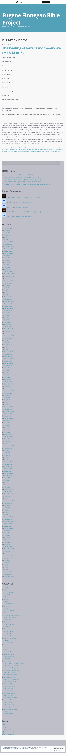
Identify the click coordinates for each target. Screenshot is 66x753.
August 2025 (8, 256)
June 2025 (7, 260)
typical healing (45, 151)
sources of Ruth (9, 702)
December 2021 (9, 356)
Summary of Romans (10, 709)
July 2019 (7, 423)
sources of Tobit (9, 704)
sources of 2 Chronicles (11, 675)
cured (27, 147)
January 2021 (8, 382)
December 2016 (9, 494)
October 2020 (8, 388)
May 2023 (7, 317)
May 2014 (7, 565)
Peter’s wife (43, 149)
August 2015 (8, 531)
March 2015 (7, 542)
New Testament (9, 656)
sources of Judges (9, 693)
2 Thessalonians (9, 604)
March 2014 (7, 569)
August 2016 (8, 503)
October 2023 (8, 306)
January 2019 (8, 437)
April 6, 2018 (7, 44)
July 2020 (7, 395)
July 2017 (7, 478)
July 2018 (7, 450)
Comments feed (9, 732)
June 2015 (7, 535)
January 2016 (8, 519)
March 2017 (7, 487)
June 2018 (7, 453)
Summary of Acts (9, 707)
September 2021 (9, 363)
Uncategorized (8, 147)
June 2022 (7, 343)
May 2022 (7, 345)
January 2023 (8, 327)
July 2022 (7, 340)
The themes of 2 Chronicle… (32, 197)
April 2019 (7, 430)
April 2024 (7, 292)
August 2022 (8, 338)
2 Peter (6, 601)
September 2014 (9, 556)
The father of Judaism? (22, 207)
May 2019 (7, 427)
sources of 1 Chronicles (11, 665)
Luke (12, 149)
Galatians (7, 626)
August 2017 (8, 475)
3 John (6, 608)
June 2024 (7, 288)
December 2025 (9, 246)
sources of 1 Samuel (10, 672)
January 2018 (8, 464)
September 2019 (9, 418)
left (10, 149)
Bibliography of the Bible (11, 615)
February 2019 (8, 434)
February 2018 (8, 462)
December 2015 (9, 521)
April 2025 (7, 265)
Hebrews (7, 640)
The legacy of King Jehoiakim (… (24, 202)
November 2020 (9, 386)
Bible (5, 613)
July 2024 (7, 285)
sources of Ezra (9, 688)
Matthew (20, 149)
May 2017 (7, 482)
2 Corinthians (8, 597)
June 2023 (7, 315)
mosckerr (10, 202)
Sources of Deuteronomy (11, 684)
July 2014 (7, 560)
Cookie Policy (34, 748)
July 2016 (7, 505)
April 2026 (7, 237)
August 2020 (8, 393)
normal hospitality (27, 149)
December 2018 (9, 439)
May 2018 (7, 455)
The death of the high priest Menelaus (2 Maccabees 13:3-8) (23, 179)
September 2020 (9, 391)
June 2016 (7, 508)
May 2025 (7, 262)
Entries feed (7, 729)
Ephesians (7, 622)
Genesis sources (9, 629)
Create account (8, 725)
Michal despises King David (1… (33, 212)
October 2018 (8, 443)
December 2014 (9, 549)
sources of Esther (9, 686)
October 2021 (8, 361)
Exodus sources (9, 624)
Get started (46, 2)
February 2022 (8, 352)
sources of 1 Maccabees (11, 670)
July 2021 (7, 368)
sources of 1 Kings (9, 668)
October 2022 (8, 333)
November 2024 (9, 276)
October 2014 (8, 553)
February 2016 (8, 517)
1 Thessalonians (9, 592)
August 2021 (8, 366)
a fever (17, 147)
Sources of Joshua (9, 691)
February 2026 (8, 242)
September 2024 (9, 281)
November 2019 (9, 414)
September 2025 (9, 253)
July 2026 (7, 230)
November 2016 (9, 496)
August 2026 (8, 228)
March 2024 (7, 294)
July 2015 (7, 533)
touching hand (38, 151)
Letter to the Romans (10, 652)
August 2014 (8, 558)
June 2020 (7, 398)
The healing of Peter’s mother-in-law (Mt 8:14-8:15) (31, 50)
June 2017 (7, 480)
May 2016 (7, 510)
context (24, 147)
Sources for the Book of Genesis (14, 663)
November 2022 (9, 331)
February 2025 (8, 269)
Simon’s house (59, 149)
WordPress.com (9, 734)
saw (47, 149)
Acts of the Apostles (10, 610)
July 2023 (7, 313)
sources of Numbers (10, 700)
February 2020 (8, 407)
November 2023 (9, 304)
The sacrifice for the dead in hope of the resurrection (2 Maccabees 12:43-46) (28, 184)
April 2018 (7, 457)
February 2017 (8, 489)
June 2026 (7, 233)
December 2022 (9, 329)
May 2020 (7, 400)
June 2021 (7, 370)
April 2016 (7, 512)
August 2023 (8, 311)
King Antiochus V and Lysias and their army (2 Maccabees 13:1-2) (24, 182)
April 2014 (7, 567)
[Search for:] (31, 163)
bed (20, 147)
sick (53, 149)
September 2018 (9, 446)
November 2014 (9, 551)
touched (32, 151)
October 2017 (8, 471)
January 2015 (8, 546)
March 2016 (7, 514)
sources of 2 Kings (9, 677)
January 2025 (8, 272)
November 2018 (9, 441)
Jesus (7, 149)
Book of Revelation (10, 617)
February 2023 (8, 324)
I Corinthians (8, 643)
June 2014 (7, 563)
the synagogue (25, 151)
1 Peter (6, 590)
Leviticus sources (9, 654)
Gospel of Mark (9, 636)
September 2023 (9, 308)
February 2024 (8, 297)
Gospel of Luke (8, 633)
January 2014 (8, 574)
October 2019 (8, 416)
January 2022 (8, 354)
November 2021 (9, 359)
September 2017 (9, 473)
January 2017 (8, 492)
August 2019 (8, 420)
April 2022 (7, 347)
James (6, 645)
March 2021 (7, 377)
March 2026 (7, 239)
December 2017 (9, 466)
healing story (45, 147)
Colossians (7, 620)
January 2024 (8, 299)
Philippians (7, 661)
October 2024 (8, 278)
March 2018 (7, 459)
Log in (6, 727)
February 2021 (8, 379)
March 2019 (7, 432)
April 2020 (7, 402)
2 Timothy (7, 606)
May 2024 (7, 290)
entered (32, 147)
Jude (5, 649)
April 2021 (7, 375)
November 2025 (9, 249)
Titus (5, 711)
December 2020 (9, 384)
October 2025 (8, 251)
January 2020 (8, 409)
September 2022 (9, 336)
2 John (6, 599)
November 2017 (9, 469)
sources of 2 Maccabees (11, 679)
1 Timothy (7, 594)
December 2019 (9, 411)
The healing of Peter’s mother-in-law (11, 151)
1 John (6, 588)
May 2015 (7, 537)
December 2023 (9, 301)
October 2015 (8, 526)
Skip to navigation (3, 7)
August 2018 (8, 448)
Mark (15, 149)
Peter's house (35, 149)
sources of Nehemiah (10, 698)
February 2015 (8, 544)
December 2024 (9, 274)
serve (50, 149)
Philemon (7, 659)
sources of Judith (9, 695)
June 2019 (7, 425)
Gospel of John (8, 631)
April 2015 (7, 540)
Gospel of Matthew (10, 638)
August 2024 (8, 283)
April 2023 (7, 320)
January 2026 (8, 244)
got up (36, 147)
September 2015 (9, 528)
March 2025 (7, 267)
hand (39, 147)
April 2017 (7, 485)
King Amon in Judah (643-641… (24, 217)
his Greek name (53, 147)
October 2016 (8, 498)
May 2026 (7, 235)
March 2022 (7, 349)
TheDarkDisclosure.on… (14, 197)
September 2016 (9, 501)
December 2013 (9, 576)
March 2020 (7, 404)
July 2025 (7, 258)
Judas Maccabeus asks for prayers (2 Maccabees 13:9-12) (22, 177)
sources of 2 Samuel (10, 681)
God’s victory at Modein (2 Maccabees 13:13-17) (19, 175)
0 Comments (56, 151)
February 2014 (8, 572)
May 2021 (7, 372)
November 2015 (9, 524)
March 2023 (7, 322)
